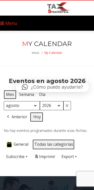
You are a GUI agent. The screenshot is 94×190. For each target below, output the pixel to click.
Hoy (37, 117)
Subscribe (15, 156)
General (21, 144)
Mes (10, 94)
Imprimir (44, 158)
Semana (26, 94)
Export (67, 156)
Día (42, 94)
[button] (52, 87)
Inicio (35, 53)
